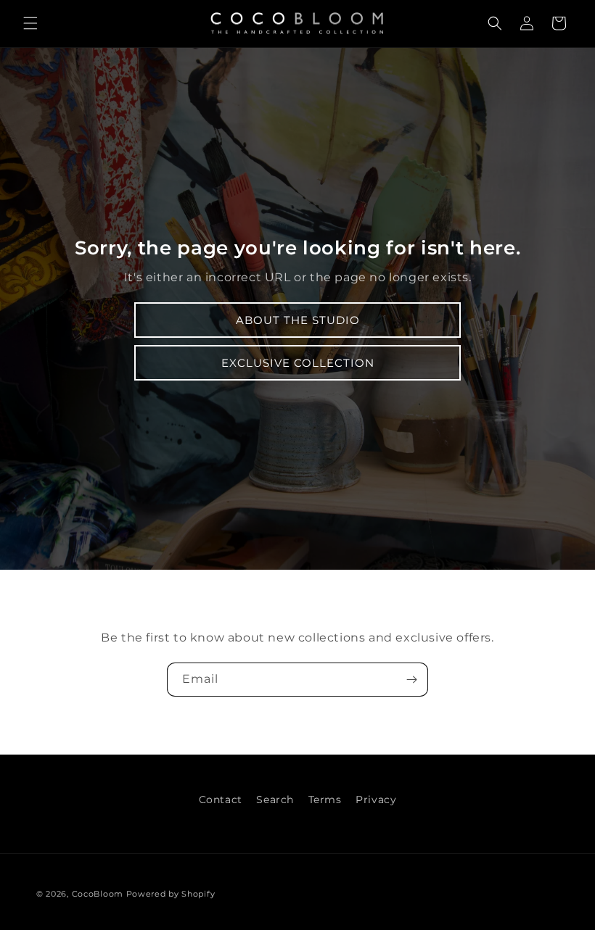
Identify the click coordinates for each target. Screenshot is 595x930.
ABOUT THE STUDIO (298, 320)
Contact (220, 799)
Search (275, 799)
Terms (325, 799)
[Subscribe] (411, 680)
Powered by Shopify (171, 894)
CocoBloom (97, 894)
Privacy (376, 799)
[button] (30, 23)
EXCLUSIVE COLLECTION (297, 363)
